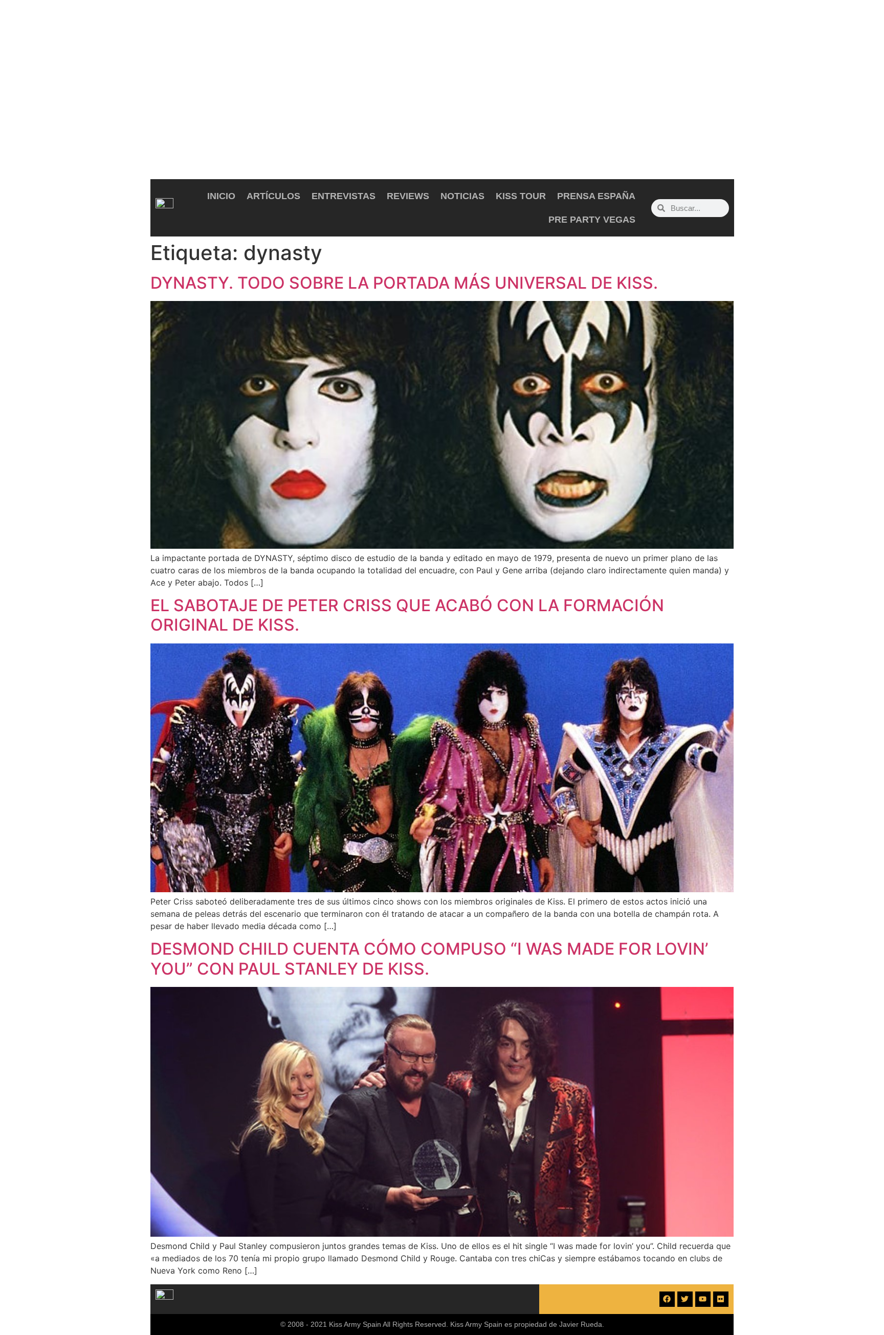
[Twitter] (685, 1299)
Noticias (462, 196)
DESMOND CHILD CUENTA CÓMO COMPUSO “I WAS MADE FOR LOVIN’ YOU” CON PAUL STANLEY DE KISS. (429, 958)
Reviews (408, 196)
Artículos (273, 196)
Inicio (221, 196)
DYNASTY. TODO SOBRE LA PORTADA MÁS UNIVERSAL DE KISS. (404, 283)
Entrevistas (343, 196)
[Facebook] (667, 1299)
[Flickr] (720, 1299)
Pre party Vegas (591, 219)
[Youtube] (703, 1299)
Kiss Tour (521, 196)
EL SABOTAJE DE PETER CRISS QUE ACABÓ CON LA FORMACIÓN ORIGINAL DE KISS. (407, 615)
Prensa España (596, 196)
